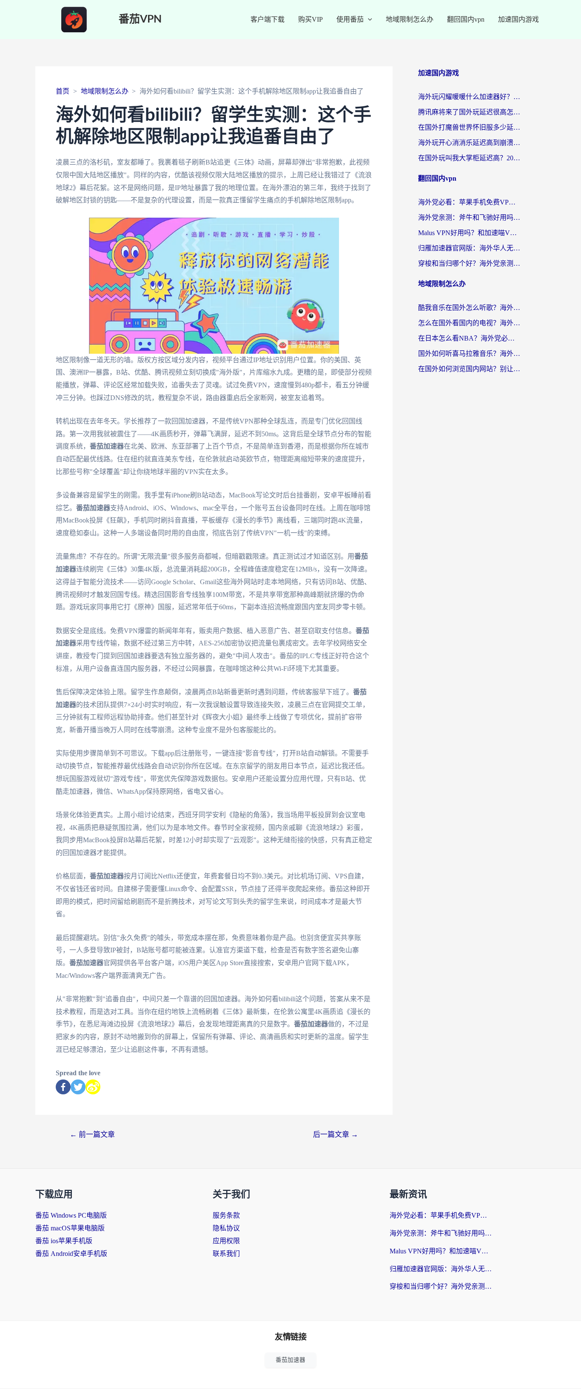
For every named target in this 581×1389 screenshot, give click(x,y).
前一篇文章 (92, 1134)
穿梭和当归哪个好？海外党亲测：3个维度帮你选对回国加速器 (469, 263)
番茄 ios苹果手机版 (63, 1240)
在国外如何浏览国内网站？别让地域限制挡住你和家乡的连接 (469, 368)
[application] (368, 19)
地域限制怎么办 (409, 19)
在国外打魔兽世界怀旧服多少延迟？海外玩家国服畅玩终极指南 (469, 127)
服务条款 (226, 1215)
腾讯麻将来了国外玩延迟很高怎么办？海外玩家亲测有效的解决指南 (469, 112)
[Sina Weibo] (92, 1086)
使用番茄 (350, 19)
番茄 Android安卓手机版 (71, 1253)
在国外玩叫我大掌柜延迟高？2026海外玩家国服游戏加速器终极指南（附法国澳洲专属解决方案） (469, 158)
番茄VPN (140, 19)
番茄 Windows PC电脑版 (71, 1215)
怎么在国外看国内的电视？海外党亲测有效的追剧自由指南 (469, 323)
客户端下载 (268, 19)
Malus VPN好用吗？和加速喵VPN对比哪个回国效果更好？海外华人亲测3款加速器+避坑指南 (469, 232)
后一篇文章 (335, 1134)
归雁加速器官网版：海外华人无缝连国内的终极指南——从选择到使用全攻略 (469, 248)
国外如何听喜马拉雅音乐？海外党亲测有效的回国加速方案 (469, 353)
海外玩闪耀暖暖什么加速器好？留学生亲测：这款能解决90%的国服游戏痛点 (469, 96)
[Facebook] (63, 1086)
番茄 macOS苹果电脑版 (70, 1228)
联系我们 (226, 1253)
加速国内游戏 (518, 19)
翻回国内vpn (465, 19)
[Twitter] (78, 1086)
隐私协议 (226, 1228)
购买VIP (310, 19)
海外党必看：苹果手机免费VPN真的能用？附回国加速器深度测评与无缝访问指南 (469, 202)
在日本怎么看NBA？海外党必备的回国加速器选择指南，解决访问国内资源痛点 (469, 338)
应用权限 (226, 1240)
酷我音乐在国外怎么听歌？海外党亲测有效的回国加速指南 (469, 307)
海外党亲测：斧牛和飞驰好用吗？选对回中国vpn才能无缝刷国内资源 (469, 217)
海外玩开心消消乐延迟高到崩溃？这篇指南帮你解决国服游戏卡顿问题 (469, 142)
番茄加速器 (290, 1360)
